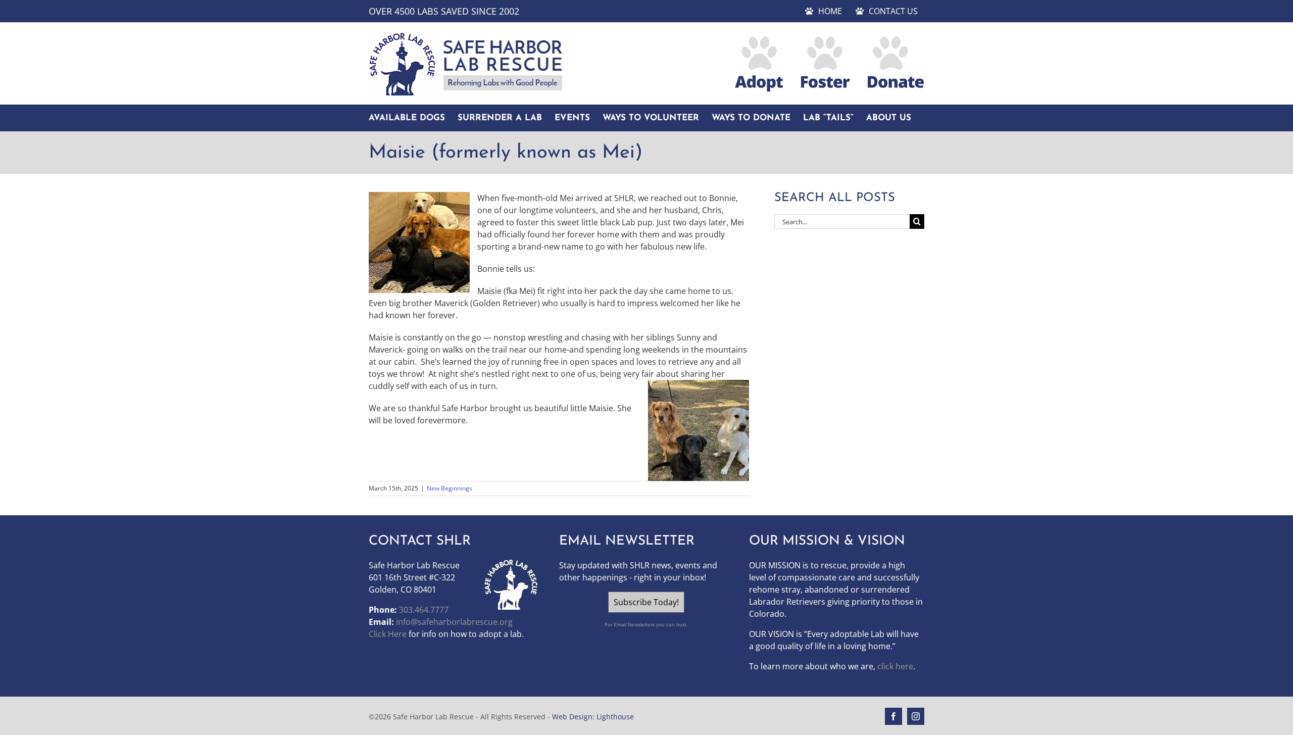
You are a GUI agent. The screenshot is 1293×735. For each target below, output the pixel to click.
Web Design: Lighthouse (593, 716)
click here (895, 666)
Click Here (388, 634)
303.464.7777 (424, 609)
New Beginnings (449, 488)
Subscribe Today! (646, 602)
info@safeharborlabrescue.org (454, 621)
